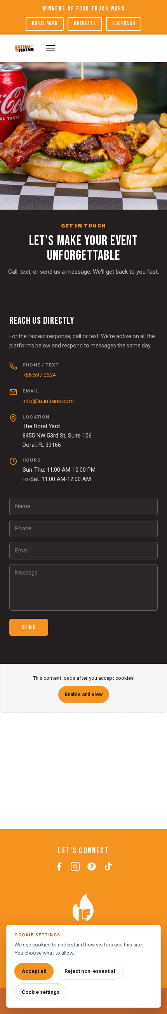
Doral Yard (45, 24)
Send (29, 627)
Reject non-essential (89, 971)
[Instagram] (75, 868)
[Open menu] (102, 48)
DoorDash (123, 24)
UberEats (85, 24)
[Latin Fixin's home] (24, 48)
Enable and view (84, 694)
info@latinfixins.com (48, 401)
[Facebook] (59, 868)
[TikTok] (108, 868)
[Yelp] (92, 868)
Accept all (34, 971)
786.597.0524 (39, 375)
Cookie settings (40, 992)
